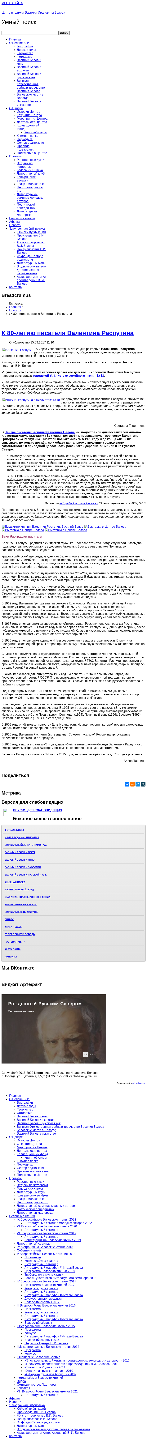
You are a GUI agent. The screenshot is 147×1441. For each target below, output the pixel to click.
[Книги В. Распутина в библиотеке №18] (31, 400)
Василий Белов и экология (29, 68)
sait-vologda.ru (138, 1083)
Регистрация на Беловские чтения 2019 (52, 1240)
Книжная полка (27, 135)
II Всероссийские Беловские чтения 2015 (46, 1326)
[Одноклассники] (132, 784)
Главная (15, 39)
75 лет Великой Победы (20, 934)
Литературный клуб (31, 173)
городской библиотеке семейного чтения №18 (68, 375)
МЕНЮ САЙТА (12, 3)
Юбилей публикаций (31, 232)
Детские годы (26, 49)
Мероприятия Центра (32, 118)
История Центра (28, 111)
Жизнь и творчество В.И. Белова (31, 244)
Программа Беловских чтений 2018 (49, 1271)
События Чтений (29, 1250)
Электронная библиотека (27, 228)
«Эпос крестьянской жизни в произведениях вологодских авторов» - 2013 (77, 1360)
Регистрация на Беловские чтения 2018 (45, 1247)
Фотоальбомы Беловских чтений (40, 1377)
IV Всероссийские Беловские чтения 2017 (46, 1281)
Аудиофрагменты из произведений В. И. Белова (31, 280)
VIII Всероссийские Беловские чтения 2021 (47, 1391)
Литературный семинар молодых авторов (30, 198)
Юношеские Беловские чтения (38, 1357)
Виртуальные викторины (21, 912)
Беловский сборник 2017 (42, 1302)
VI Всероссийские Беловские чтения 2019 (46, 1233)
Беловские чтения (22, 218)
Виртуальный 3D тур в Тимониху (26, 845)
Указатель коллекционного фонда (28, 897)
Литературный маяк (31, 263)
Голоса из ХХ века (30, 170)
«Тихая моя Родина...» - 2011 (44, 1367)
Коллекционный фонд (19, 889)
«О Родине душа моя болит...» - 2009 (50, 1374)
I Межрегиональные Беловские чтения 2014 (48, 1346)
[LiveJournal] (143, 784)
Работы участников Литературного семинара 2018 (60, 1278)
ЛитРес (9, 919)
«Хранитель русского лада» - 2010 (48, 1370)
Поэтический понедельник (26, 206)
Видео (21, 1381)
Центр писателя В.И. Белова (37, 1419)
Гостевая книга (15, 941)
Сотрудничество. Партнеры (36, 1384)
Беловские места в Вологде (36, 1130)
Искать (64, 32)
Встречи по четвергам (25, 165)
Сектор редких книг (30, 142)
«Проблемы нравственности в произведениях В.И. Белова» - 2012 (71, 1364)
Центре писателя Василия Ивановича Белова (40, 432)
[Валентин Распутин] (17, 350)
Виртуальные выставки (21, 904)
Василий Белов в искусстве (29, 103)
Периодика (25, 139)
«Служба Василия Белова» (79, 503)
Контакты (15, 287)
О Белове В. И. (19, 43)
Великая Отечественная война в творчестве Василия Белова (31, 86)
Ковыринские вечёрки (26, 178)
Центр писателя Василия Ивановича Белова (33, 12)
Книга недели (14, 927)
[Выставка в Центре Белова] (105, 526)
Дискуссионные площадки (43, 1298)
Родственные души (30, 159)
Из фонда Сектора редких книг (30, 257)
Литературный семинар (41, 1229)
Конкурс (30, 1333)
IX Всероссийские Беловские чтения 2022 (46, 1219)
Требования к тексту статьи (43, 1274)
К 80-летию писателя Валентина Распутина (68, 333)
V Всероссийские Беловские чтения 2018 (46, 1254)
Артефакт (11, 956)
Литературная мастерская (27, 213)
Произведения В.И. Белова (36, 1412)
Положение (32, 1257)
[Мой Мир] (138, 784)
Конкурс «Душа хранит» (41, 1260)
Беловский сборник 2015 (42, 1339)
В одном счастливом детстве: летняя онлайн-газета (31, 270)
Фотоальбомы (14, 830)
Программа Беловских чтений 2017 (49, 1284)
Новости (15, 225)
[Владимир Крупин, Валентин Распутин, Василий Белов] (42, 526)
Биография (25, 46)
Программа (32, 1309)
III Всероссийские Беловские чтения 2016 (46, 1305)
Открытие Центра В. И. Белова (46, 1343)
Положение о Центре (32, 153)
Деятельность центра (32, 122)
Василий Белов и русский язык (29, 75)
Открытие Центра (29, 115)
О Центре (16, 108)
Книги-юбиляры (35, 132)
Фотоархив (24, 56)
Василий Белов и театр (20, 852)
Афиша (14, 221)
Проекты (15, 156)
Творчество (25, 53)
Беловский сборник (38, 1322)
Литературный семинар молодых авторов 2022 (58, 1223)
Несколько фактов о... (32, 1202)
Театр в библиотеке (31, 183)
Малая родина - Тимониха (22, 837)
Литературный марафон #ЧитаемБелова (53, 1267)
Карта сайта (13, 949)
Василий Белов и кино (19, 860)
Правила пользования (26, 147)
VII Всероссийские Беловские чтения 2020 (47, 1226)
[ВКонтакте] (127, 784)
